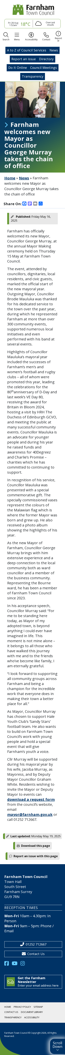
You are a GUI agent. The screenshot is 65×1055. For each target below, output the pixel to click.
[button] (6, 37)
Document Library (32, 1012)
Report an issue (23, 59)
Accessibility (31, 1017)
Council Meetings (43, 67)
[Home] (32, 9)
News (53, 50)
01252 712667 (36, 944)
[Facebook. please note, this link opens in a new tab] (8, 964)
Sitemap (38, 1006)
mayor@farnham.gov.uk (30, 814)
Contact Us (36, 954)
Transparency (32, 76)
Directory (46, 59)
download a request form (31, 799)
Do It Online (17, 67)
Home (9, 178)
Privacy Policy (22, 1006)
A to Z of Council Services (26, 50)
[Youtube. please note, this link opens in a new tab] (16, 964)
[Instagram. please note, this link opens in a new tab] (24, 964)
